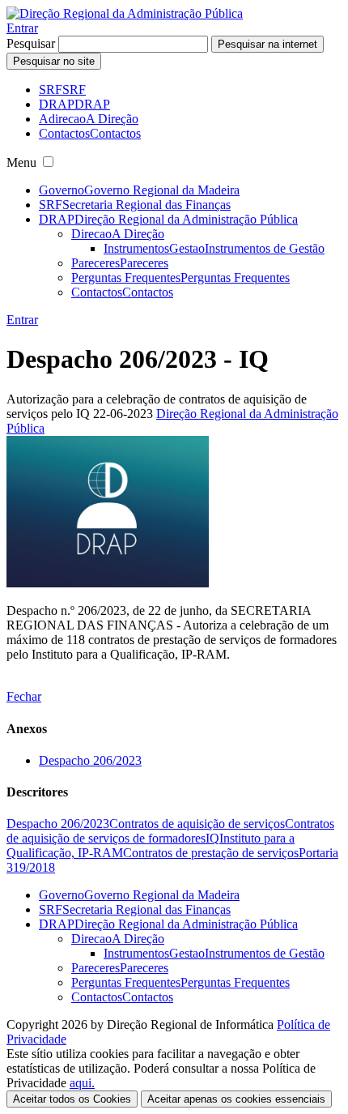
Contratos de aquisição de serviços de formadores (170, 831)
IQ (212, 838)
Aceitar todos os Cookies (72, 1099)
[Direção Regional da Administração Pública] (124, 13)
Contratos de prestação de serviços (211, 853)
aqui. (82, 1083)
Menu (21, 162)
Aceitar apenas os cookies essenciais (236, 1099)
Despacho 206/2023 (90, 760)
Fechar (23, 696)
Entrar (22, 28)
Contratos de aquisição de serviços (197, 823)
